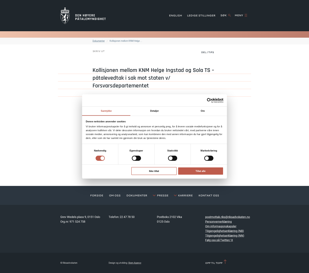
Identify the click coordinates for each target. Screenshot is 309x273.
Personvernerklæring (218, 222)
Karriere (185, 195)
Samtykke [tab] (106, 110)
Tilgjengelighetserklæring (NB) (224, 231)
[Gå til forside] (83, 16)
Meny (239, 15)
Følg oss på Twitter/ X (219, 240)
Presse (162, 195)
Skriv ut (98, 51)
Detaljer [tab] (154, 110)
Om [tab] (203, 110)
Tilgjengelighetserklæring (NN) (224, 236)
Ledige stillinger (201, 15)
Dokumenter (99, 41)
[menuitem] (207, 52)
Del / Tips (207, 52)
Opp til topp (214, 262)
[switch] (136, 158)
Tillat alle (201, 171)
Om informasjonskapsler (220, 226)
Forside (96, 195)
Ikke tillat (154, 171)
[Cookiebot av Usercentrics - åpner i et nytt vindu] (209, 100)
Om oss (115, 195)
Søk (223, 15)
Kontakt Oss (208, 195)
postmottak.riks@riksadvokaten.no (227, 217)
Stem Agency (134, 263)
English (175, 15)
